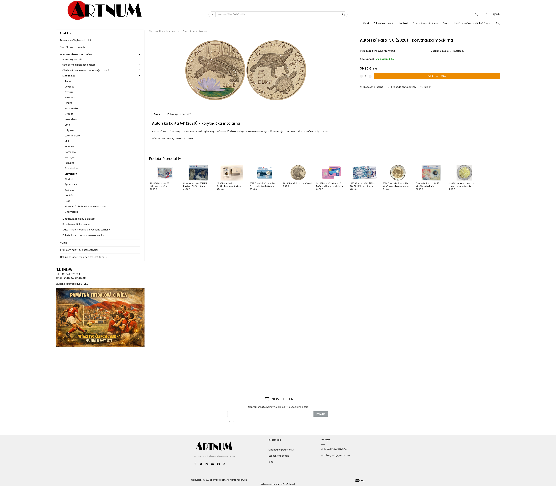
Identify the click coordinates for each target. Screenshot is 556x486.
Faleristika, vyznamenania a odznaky (83, 235)
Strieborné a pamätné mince (79, 64)
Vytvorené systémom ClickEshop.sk (278, 484)
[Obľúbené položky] (485, 14)
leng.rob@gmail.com (74, 278)
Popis (157, 114)
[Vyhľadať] (212, 14)
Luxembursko (72, 135)
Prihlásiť (320, 414)
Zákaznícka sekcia (383, 23)
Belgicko (69, 86)
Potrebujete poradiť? (179, 114)
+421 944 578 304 (337, 449)
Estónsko (70, 97)
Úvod (366, 23)
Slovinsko (70, 179)
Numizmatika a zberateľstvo (77, 54)
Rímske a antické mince (76, 224)
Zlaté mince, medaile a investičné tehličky (86, 229)
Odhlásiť (231, 421)
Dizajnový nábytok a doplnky (76, 40)
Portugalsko (71, 157)
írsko (67, 201)
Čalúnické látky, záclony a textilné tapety (83, 257)
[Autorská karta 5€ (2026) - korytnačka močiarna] (246, 70)
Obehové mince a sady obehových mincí (85, 70)
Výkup (63, 243)
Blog (497, 23)
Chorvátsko (71, 212)
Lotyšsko (70, 130)
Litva (67, 124)
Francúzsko (71, 108)
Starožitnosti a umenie (72, 47)
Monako (69, 146)
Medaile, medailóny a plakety (78, 218)
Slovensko (71, 173)
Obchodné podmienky (425, 23)
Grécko (69, 114)
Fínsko (68, 103)
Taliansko (70, 190)
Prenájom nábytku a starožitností (79, 250)
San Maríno (71, 168)
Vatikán (69, 195)
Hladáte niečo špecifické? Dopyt (472, 23)
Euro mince (68, 75)
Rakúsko (69, 163)
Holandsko (71, 119)
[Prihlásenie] (476, 14)
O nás (446, 23)
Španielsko (71, 184)
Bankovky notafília (72, 59)
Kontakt (403, 23)
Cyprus (69, 92)
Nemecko (70, 152)
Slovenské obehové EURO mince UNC (86, 206)
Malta (68, 141)
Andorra (69, 81)
